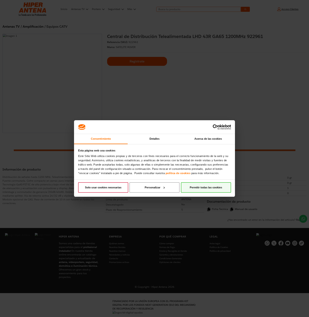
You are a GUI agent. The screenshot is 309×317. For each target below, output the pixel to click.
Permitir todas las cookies (206, 187)
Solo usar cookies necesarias (103, 187)
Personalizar (152, 187)
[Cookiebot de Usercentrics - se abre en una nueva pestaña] (215, 127)
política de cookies (178, 173)
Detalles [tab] (154, 138)
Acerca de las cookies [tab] (208, 138)
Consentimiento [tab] (101, 138)
